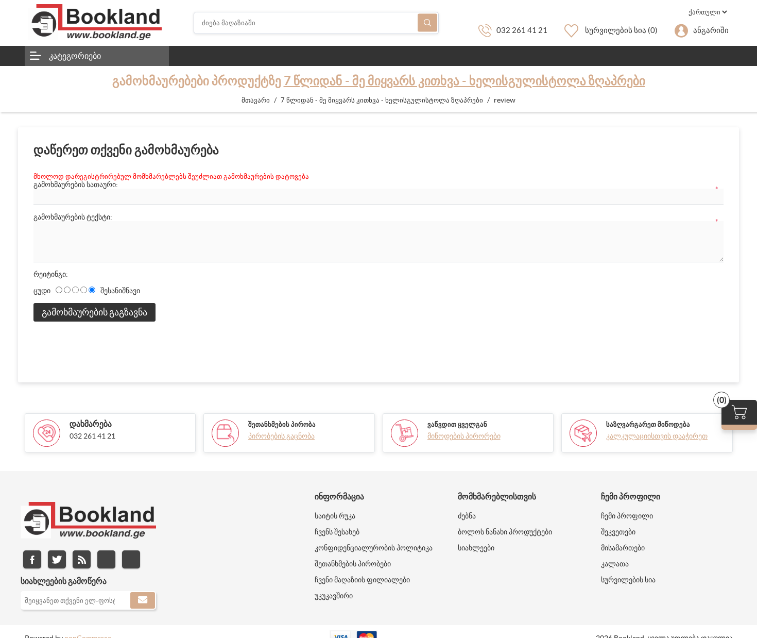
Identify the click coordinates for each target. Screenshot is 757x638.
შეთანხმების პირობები (353, 564)
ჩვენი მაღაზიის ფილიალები (362, 580)
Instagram (106, 559)
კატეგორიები (75, 55)
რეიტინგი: (50, 274)
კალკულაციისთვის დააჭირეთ (657, 436)
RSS (82, 559)
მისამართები (623, 548)
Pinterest (131, 559)
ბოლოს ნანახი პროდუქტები (505, 532)
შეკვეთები (618, 532)
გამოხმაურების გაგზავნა (94, 312)
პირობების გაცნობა (281, 436)
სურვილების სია (628, 580)
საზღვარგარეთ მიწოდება (648, 424)
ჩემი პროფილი (627, 516)
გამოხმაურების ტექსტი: (72, 217)
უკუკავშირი (334, 596)
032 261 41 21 (521, 30)
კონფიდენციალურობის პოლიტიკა (374, 548)
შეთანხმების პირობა (282, 424)
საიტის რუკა (335, 516)
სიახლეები (476, 548)
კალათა (615, 564)
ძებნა (427, 23)
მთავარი (256, 100)
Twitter (57, 559)
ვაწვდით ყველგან (457, 424)
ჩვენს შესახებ (337, 532)
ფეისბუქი (32, 559)
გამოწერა (142, 600)
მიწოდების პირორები (464, 436)
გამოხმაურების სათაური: (75, 184)
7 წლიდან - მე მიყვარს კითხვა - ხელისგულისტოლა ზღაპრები (464, 81)
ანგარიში (711, 30)
